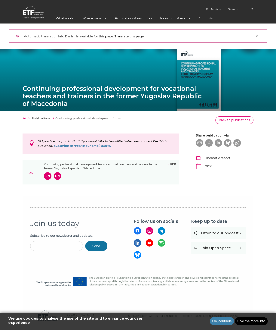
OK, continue (222, 321)
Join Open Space (216, 248)
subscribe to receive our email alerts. (82, 146)
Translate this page (129, 36)
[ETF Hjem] (37, 15)
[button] (199, 143)
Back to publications (234, 120)
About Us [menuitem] (205, 18)
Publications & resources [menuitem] (133, 18)
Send (96, 246)
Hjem (25, 118)
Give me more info (251, 321)
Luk (256, 36)
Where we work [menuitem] (94, 18)
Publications (41, 118)
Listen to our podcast (220, 233)
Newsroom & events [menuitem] (175, 18)
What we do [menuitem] (65, 18)
